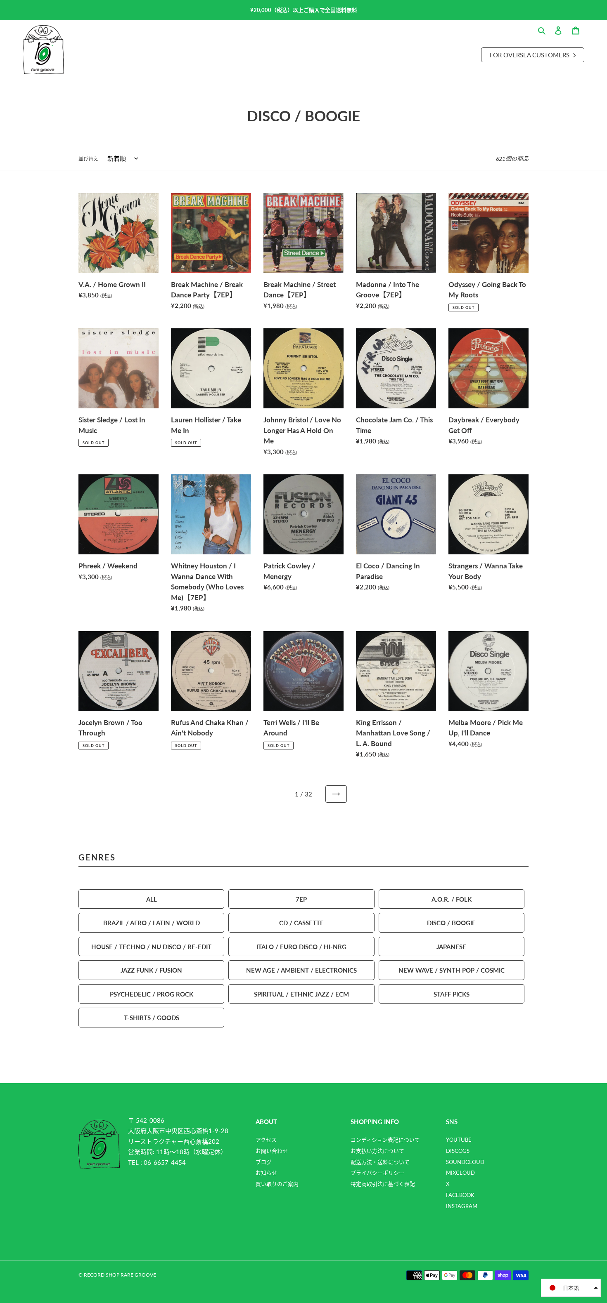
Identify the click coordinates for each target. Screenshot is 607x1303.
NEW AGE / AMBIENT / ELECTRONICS (301, 970)
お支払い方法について (377, 1151)
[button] (571, 1288)
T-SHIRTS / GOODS (151, 1017)
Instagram (461, 1206)
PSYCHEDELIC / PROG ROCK (151, 994)
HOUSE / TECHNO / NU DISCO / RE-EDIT (151, 946)
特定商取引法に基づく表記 (383, 1184)
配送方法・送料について (380, 1162)
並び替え (88, 159)
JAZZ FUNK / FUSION (151, 970)
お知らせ (266, 1172)
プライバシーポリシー (377, 1172)
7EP (301, 899)
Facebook (460, 1195)
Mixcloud (460, 1172)
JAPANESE (451, 946)
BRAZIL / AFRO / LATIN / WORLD (151, 922)
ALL (151, 899)
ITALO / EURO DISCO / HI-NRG (301, 946)
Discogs (457, 1151)
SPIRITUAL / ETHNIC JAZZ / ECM (301, 994)
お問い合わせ (272, 1151)
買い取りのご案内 (277, 1184)
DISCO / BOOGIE (451, 922)
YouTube (459, 1139)
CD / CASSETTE (301, 922)
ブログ (264, 1162)
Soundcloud (465, 1162)
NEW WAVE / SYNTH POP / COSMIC (451, 970)
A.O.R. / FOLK (452, 899)
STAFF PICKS (451, 994)
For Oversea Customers (530, 54)
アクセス (266, 1139)
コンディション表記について (385, 1139)
